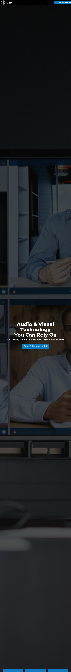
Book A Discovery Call (35, 346)
